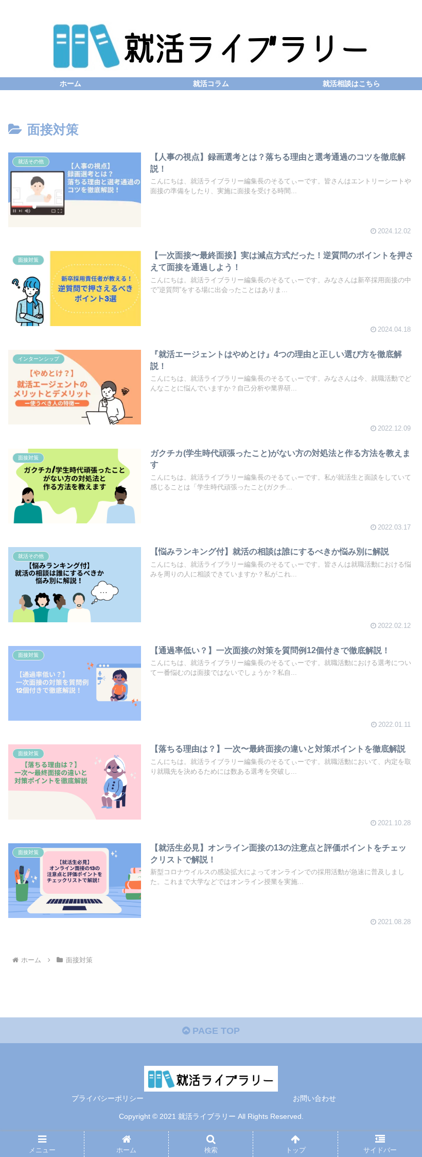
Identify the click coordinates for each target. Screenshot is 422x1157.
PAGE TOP (215, 1031)
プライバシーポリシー (108, 1098)
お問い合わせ (314, 1098)
